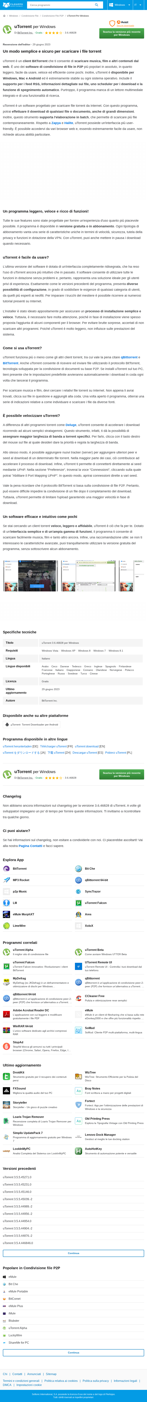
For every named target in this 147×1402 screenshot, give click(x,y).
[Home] (4, 15)
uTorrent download (87, 746)
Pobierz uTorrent (115, 752)
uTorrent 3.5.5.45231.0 (17, 1184)
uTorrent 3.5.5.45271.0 (17, 1177)
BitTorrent (10, 363)
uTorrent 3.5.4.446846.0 (18, 1243)
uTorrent (35, 26)
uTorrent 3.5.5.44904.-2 (17, 1228)
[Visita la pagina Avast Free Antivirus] (121, 23)
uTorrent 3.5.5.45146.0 (17, 1191)
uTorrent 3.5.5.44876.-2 (17, 1235)
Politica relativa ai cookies (61, 1380)
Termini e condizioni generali (21, 1380)
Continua (73, 1253)
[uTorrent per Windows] (7, 29)
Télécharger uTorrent (53, 746)
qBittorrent (129, 357)
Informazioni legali (125, 1380)
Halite (68, 123)
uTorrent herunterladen (17, 746)
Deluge (71, 425)
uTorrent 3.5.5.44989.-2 (17, 1206)
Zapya (56, 123)
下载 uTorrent (56, 752)
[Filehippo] (13, 5)
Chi (5, 1374)
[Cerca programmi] (96, 5)
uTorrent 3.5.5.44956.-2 (17, 1213)
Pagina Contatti (30, 846)
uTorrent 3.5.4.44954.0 (17, 1221)
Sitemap (51, 1374)
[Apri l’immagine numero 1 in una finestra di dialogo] (88, 575)
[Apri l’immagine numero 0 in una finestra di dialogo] (30, 575)
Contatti (17, 1374)
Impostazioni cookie (29, 1384)
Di (23, 32)
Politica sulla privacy (96, 1380)
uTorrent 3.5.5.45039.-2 (17, 1199)
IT (135, 4)
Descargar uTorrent (85, 752)
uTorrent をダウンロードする (21, 752)
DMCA (7, 1384)
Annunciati (34, 1374)
